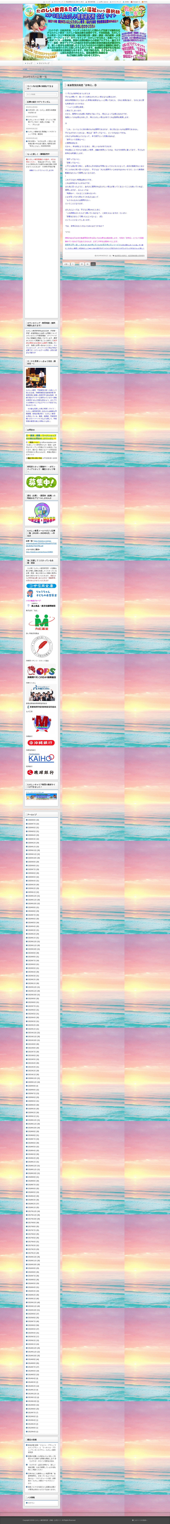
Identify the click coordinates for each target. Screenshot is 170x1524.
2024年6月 (32, 919)
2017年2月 (32, 1249)
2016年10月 (32, 1264)
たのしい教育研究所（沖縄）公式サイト (48, 1520)
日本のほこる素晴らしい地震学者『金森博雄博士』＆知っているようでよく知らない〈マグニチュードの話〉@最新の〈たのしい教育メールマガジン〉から (42, 1478)
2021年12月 (32, 1033)
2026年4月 (32, 835)
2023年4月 (32, 972)
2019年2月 (32, 1158)
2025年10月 (32, 858)
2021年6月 (32, 1055)
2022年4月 (32, 1017)
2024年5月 (32, 923)
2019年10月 (32, 1128)
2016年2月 (32, 1295)
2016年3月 (32, 1291)
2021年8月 (32, 1048)
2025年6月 (32, 873)
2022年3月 (32, 1021)
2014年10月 (32, 1356)
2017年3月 (32, 1245)
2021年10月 (32, 1040)
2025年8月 (32, 865)
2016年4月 (32, 1287)
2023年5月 (32, 968)
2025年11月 (32, 854)
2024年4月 (32, 926)
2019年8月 (32, 1135)
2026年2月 (32, 843)
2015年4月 (32, 1333)
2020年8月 (32, 1090)
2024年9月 (32, 907)
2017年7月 (32, 1230)
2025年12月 (32, 850)
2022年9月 (32, 999)
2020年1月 (32, 1116)
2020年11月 (32, 1082)
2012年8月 (32, 1428)
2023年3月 (32, 976)
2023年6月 (32, 964)
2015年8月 (32, 1318)
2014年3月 (32, 1382)
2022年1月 (32, 1029)
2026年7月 (32, 824)
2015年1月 (32, 1344)
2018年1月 (32, 1207)
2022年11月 (32, 991)
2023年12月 (32, 941)
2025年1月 (32, 892)
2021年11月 (32, 1037)
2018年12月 (32, 1166)
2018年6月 (32, 1188)
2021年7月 (32, 1052)
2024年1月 (32, 938)
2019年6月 (32, 1143)
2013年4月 (32, 1420)
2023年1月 (32, 983)
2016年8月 (32, 1272)
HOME (25, 69)
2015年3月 (32, 1337)
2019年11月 (32, 1124)
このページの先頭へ (140, 1520)
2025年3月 (32, 885)
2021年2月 (32, 1071)
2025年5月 (32, 877)
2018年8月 (32, 1181)
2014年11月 (32, 1352)
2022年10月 (32, 995)
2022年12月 (32, 987)
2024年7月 (32, 915)
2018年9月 (32, 1177)
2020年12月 (32, 1078)
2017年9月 (32, 1223)
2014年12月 (32, 1348)
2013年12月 (32, 1394)
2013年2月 (32, 1424)
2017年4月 (32, 1242)
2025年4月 (32, 881)
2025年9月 (32, 862)
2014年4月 (32, 1378)
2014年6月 (32, 1371)
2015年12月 (32, 1302)
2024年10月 (32, 903)
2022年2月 (32, 1025)
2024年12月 (32, 896)
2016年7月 (32, 1276)
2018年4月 (32, 1196)
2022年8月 (32, 1002)
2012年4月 (32, 1432)
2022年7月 (32, 1006)
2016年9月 (32, 1268)
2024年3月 (32, 930)
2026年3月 (32, 839)
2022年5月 (32, 1014)
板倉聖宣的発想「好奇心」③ (82, 85)
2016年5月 (32, 1283)
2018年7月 (32, 1185)
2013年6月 (32, 1416)
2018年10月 (32, 1173)
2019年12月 (32, 1120)
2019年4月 (32, 1150)
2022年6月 (32, 1010)
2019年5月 (32, 1147)
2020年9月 (32, 1086)
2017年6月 (32, 1234)
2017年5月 (32, 1238)
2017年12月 (32, 1211)
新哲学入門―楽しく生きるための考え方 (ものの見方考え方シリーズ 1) (93, 245)
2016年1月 (32, 1299)
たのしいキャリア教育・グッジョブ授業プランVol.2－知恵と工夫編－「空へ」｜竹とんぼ (42, 122)
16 (87, 264)
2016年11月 (32, 1261)
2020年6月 (32, 1097)
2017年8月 (32, 1226)
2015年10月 (32, 1310)
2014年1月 (32, 1390)
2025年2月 (32, 888)
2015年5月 (32, 1329)
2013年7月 (32, 1413)
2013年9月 (32, 1405)
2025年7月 (32, 869)
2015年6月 (32, 1325)
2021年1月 (32, 1074)
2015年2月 (32, 1340)
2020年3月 (32, 1109)
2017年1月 (32, 1253)
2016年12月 (32, 1257)
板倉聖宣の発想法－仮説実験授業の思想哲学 (130, 256)
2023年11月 (32, 945)
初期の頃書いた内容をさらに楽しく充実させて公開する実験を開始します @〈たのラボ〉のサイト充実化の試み (42, 1458)
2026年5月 (32, 831)
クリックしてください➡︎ (35, 792)
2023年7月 (32, 961)
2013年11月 (32, 1397)
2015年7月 (32, 1321)
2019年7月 (32, 1139)
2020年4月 (32, 1105)
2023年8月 (32, 957)
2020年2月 (32, 1112)
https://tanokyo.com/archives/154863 (39, 552)
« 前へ (66, 264)
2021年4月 (32, 1063)
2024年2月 (32, 934)
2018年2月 (32, 1204)
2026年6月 (32, 828)
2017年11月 (32, 1215)
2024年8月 (32, 911)
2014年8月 (32, 1363)
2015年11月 (32, 1306)
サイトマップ (44, 63)
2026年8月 (32, 820)
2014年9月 (32, 1359)
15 (82, 264)
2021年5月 (32, 1059)
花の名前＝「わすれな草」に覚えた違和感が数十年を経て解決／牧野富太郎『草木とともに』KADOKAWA (42, 143)
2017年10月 (32, 1219)
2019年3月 (32, 1154)
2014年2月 (32, 1386)
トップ (29, 63)
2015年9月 (32, 1314)
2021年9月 (32, 1044)
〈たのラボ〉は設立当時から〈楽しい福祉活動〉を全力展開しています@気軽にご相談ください (42, 1467)
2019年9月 (32, 1131)
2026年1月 (32, 847)
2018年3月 (32, 1200)
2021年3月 (32, 1067)
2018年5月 (32, 1192)
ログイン (31, 1503)
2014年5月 (32, 1375)
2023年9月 (32, 953)
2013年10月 (32, 1401)
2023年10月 (32, 949)
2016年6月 (32, 1280)
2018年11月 (32, 1169)
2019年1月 (32, 1162)
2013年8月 (32, 1409)
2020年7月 (32, 1093)
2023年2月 (32, 979)
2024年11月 (32, 900)
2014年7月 (32, 1367)
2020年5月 (32, 1101)
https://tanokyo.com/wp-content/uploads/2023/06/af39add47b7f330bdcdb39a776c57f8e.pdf (41, 543)
